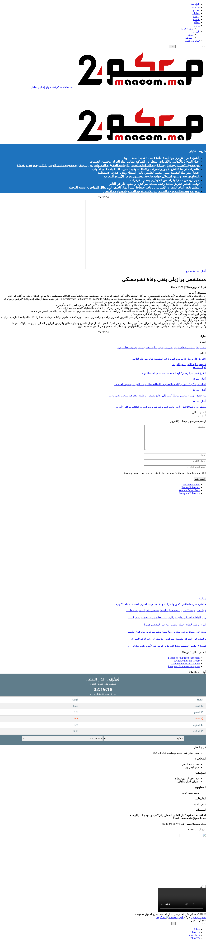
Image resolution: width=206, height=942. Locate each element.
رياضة (196, 16)
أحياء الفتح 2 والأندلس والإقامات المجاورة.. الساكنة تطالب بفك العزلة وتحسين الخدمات (145, 161)
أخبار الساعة (199, 271)
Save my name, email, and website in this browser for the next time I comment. (163, 473)
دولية (197, 25)
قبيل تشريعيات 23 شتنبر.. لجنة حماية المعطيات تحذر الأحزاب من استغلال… (166, 610)
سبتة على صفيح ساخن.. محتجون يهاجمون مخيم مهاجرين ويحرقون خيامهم (167, 631)
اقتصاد (196, 19)
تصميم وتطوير (198, 917)
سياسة (196, 7)
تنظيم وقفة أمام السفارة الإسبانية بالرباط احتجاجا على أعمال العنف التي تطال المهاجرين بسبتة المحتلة (134, 187)
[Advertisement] (147, 98)
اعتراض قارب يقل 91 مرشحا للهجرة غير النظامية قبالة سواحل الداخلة (169, 358)
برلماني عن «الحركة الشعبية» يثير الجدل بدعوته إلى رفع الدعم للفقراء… (168, 638)
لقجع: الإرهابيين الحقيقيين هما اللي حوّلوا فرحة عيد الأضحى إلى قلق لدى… (167, 645)
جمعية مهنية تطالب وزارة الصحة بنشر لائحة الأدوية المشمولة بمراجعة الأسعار (151, 191)
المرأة (196, 31)
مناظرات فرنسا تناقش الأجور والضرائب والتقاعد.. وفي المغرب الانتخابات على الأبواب (146, 169)
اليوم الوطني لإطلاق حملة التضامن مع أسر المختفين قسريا (175, 624)
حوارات (196, 13)
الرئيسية (195, 4)
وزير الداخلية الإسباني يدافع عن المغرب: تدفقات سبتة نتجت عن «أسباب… (167, 617)
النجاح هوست (176, 917)
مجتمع (196, 10)
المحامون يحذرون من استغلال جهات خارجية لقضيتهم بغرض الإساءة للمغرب (152, 176)
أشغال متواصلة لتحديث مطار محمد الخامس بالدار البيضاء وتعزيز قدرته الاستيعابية (149, 172)
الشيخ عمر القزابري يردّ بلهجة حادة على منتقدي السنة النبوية (162, 158)
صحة (190, 34)
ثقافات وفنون (192, 40)
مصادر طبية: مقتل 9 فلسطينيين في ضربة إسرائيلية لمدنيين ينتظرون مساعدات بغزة (161, 347)
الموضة (189, 37)
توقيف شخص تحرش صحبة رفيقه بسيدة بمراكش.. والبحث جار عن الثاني (154, 183)
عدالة (197, 22)
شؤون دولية (186, 28)
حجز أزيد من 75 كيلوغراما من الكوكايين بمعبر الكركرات (165, 180)
